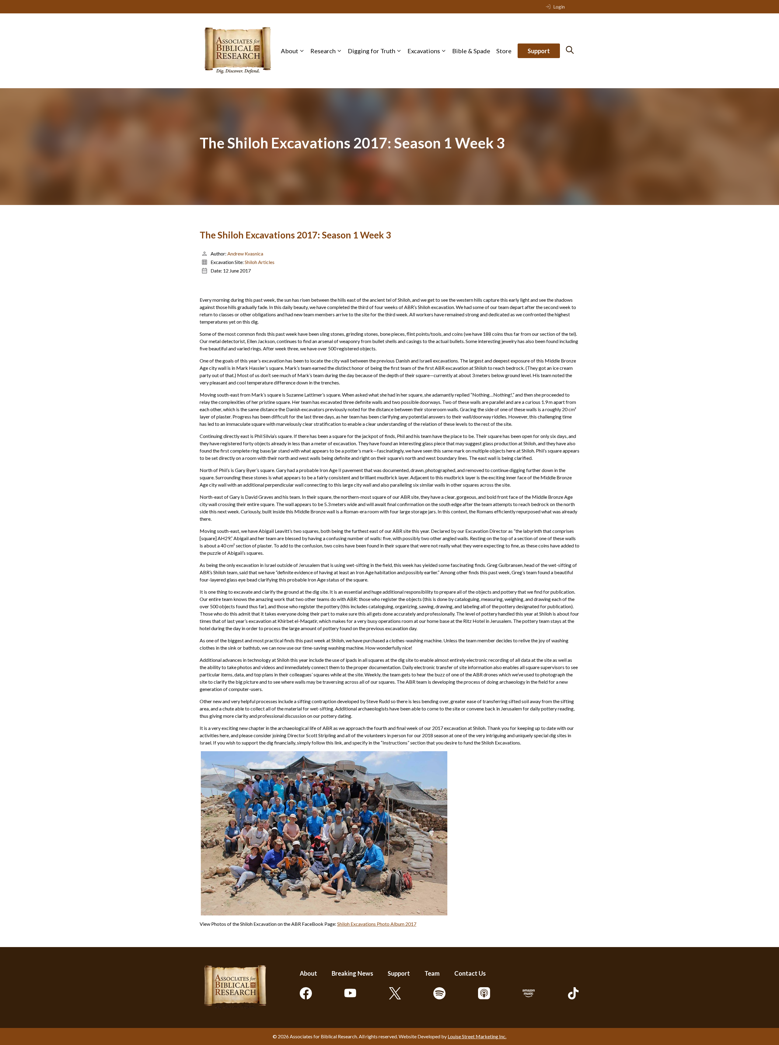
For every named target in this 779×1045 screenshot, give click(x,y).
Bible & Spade (471, 50)
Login (559, 6)
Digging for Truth (371, 50)
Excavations (423, 50)
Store (504, 50)
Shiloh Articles (259, 262)
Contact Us (470, 973)
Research (323, 50)
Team (432, 973)
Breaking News (352, 973)
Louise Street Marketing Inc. (477, 1036)
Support (539, 50)
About (289, 50)
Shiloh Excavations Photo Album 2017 (376, 924)
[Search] (570, 50)
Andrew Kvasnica (245, 253)
